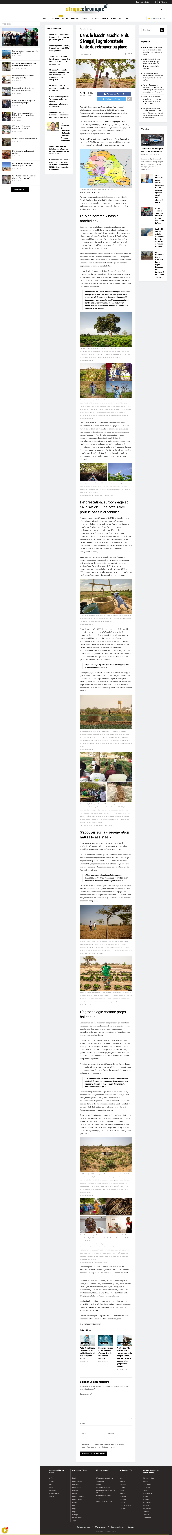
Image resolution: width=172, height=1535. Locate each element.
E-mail (83, 1434)
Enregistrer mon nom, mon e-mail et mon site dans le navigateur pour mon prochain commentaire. (103, 1445)
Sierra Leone (77, 1518)
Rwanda (123, 1496)
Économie (75, 18)
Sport (126, 18)
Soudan (122, 1503)
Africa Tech (116, 18)
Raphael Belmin (86, 1301)
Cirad (88, 1307)
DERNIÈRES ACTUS (158, 18)
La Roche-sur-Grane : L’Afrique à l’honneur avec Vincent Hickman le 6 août (59, 114)
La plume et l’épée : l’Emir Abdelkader (24, 139)
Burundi (122, 1478)
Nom (82, 1423)
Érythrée (123, 1484)
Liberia (74, 1503)
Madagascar (147, 1493)
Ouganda (123, 1493)
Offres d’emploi (100, 1527)
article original (114, 1318)
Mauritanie (53, 1490)
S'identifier (163, 2)
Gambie (75, 1490)
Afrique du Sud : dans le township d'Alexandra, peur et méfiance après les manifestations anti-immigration (59, 75)
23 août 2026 (155, 154)
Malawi (145, 1496)
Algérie (51, 1478)
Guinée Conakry (78, 1496)
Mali (73, 1506)
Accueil (46, 18)
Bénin (74, 1478)
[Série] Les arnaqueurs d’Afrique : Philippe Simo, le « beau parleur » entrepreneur (23, 115)
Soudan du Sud (125, 1506)
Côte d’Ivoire (76, 1487)
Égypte (51, 1481)
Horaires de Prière (117, 1527)
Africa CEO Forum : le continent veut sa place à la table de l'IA (59, 88)
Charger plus (19, 189)
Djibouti (122, 1481)
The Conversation (116, 1315)
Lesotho (146, 1490)
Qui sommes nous (83, 1527)
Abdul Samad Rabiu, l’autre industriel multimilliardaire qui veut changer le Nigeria (87, 1353)
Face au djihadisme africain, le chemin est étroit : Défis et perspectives (59, 48)
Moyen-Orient (54, 1493)
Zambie (146, 1515)
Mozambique (148, 1503)
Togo (74, 1521)
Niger (74, 1509)
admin (146, 154)
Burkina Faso (77, 1481)
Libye (50, 1484)
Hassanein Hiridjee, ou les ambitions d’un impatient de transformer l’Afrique (105, 1353)
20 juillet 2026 (122, 1369)
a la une (87, 1324)
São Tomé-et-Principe (104, 1501)
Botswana (147, 1484)
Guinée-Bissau (77, 1499)
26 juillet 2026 (103, 1361)
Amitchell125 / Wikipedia (87, 192)
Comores (146, 1487)
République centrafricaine (105, 1478)
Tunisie (51, 1496)
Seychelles (147, 1509)
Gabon (98, 1484)
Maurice (146, 1499)
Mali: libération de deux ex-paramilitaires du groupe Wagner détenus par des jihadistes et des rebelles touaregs (151, 63)
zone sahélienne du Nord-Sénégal (112, 139)
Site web (111, 1434)
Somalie (123, 1499)
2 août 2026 (84, 1361)
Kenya (122, 1490)
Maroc (51, 1487)
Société (105, 18)
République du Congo (104, 1495)
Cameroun (100, 1481)
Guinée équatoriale (103, 1487)
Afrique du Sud (148, 1478)
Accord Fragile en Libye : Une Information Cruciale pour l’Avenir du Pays (159, 215)
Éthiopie (123, 1487)
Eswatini (146, 1512)
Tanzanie (123, 1509)
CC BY (98, 192)
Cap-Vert (75, 1484)
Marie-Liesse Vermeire (104, 1307)
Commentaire (86, 1394)
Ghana (74, 1493)
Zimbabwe (147, 1518)
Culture (65, 18)
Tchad (98, 1498)
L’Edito (85, 18)
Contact (131, 1527)
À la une (55, 18)
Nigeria (74, 1512)
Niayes (91, 139)
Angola (145, 1481)
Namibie (146, 1506)
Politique (95, 18)
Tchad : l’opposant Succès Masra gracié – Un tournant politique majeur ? (59, 37)
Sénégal (75, 1515)
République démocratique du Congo (105, 1491)
